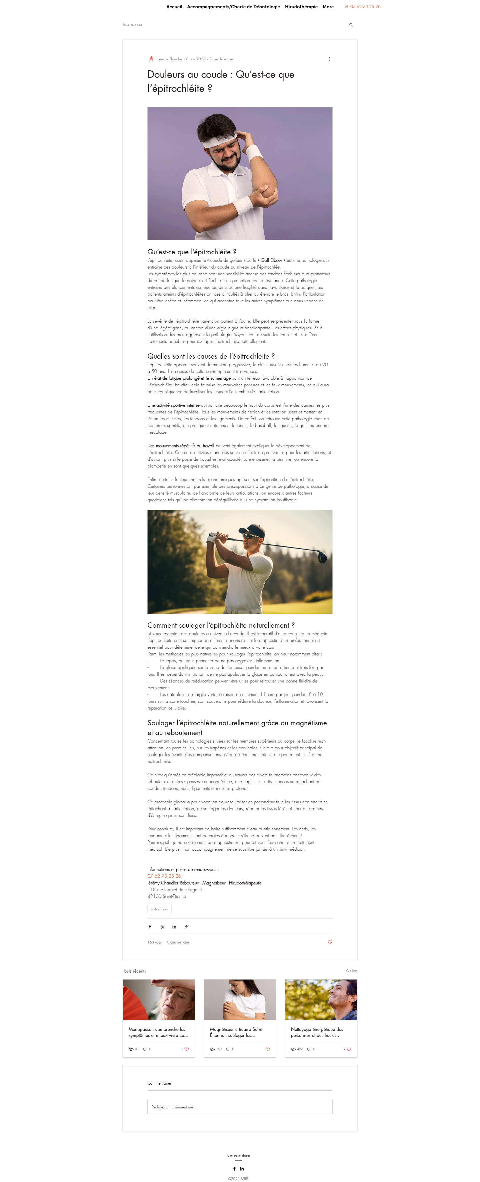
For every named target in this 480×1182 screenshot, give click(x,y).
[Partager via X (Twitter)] (162, 926)
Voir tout (352, 970)
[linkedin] (242, 1168)
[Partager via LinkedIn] (174, 926)
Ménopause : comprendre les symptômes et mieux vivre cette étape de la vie (158, 1032)
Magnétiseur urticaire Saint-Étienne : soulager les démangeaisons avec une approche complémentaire (236, 1032)
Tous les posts (132, 24)
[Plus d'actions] (329, 59)
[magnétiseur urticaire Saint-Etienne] (240, 1000)
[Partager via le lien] (186, 926)
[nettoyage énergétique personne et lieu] (321, 1000)
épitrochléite (159, 908)
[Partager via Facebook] (150, 926)
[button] (351, 25)
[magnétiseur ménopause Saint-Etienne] (159, 1000)
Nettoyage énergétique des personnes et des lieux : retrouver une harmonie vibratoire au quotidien (317, 1032)
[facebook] (234, 1168)
